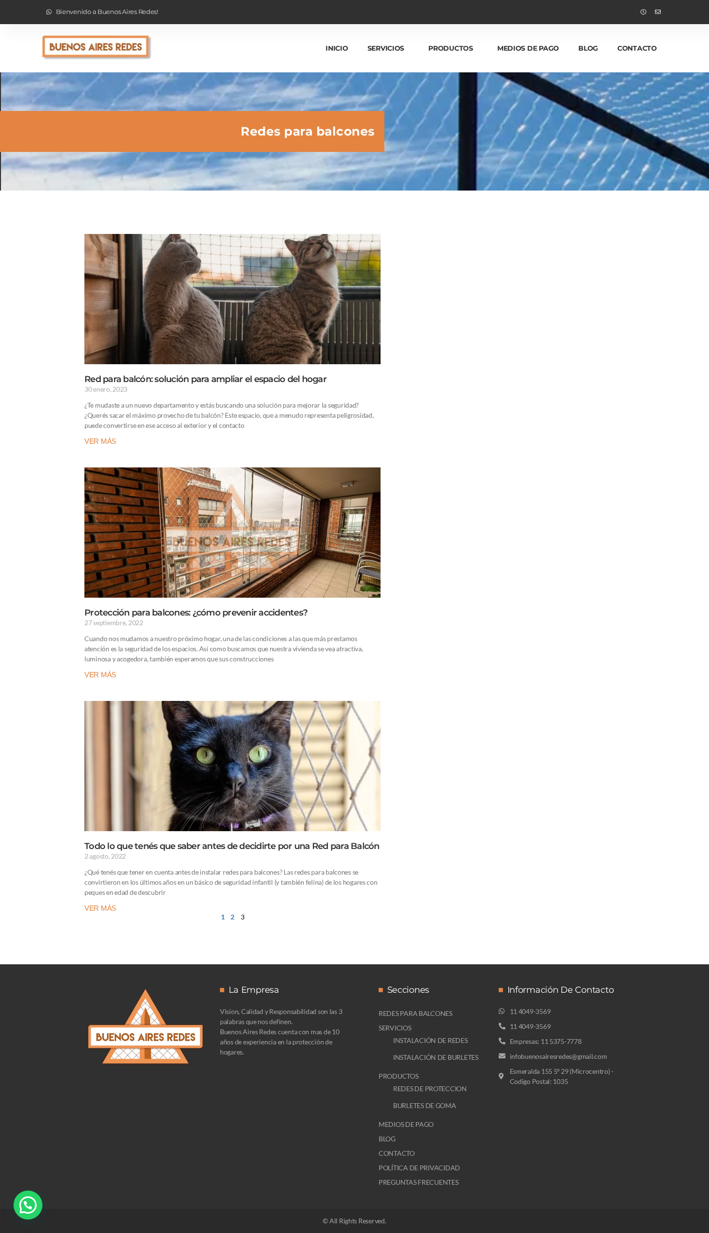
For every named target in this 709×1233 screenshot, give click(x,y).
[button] (28, 1205)
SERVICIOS (386, 48)
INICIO (337, 48)
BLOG (588, 48)
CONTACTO (637, 48)
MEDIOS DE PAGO (528, 48)
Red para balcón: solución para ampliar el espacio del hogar (205, 379)
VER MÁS (100, 441)
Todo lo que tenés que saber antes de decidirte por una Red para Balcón (232, 846)
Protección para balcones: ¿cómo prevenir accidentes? (195, 612)
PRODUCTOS (450, 48)
